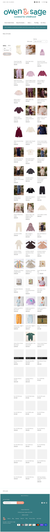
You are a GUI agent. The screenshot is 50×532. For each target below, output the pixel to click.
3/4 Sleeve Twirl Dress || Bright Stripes (18, 271)
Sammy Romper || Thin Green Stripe (30, 344)
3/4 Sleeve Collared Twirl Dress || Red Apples (41, 253)
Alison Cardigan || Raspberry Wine (41, 81)
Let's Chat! (39, 518)
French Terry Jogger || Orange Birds (18, 326)
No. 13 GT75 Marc (41, 412)
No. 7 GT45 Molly (40, 378)
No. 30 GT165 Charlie (30, 396)
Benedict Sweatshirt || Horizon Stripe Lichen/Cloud (42, 179)
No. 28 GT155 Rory (29, 428)
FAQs (26, 518)
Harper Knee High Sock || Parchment (18, 62)
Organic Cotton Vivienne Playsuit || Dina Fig (30, 118)
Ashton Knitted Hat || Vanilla (18, 215)
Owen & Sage (12, 522)
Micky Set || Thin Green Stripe (42, 326)
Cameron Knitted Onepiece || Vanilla (17, 252)
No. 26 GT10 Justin (41, 396)
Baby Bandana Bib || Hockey (18, 361)
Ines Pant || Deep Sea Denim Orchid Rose (18, 159)
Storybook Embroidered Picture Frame (30, 290)
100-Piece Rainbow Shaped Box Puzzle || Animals (41, 478)
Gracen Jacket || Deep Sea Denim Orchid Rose (42, 141)
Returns (22, 518)
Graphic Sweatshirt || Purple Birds (30, 308)
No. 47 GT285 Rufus (41, 461)
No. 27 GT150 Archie (18, 428)
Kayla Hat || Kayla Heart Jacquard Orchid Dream (42, 63)
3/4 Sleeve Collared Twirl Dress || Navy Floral (30, 253)
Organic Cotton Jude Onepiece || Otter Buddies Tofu (30, 216)
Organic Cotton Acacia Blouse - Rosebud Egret (42, 118)
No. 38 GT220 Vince (30, 477)
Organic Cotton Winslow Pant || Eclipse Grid (19, 179)
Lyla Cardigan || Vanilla (42, 214)
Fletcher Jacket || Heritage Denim (41, 159)
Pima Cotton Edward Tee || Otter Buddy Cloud (30, 160)
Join (7, 2)
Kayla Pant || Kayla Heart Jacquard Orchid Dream (19, 82)
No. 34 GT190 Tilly (41, 428)
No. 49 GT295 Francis (18, 445)
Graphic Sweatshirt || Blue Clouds (18, 308)
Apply (7, 54)
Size (4, 48)
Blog (13, 518)
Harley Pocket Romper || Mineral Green (42, 344)
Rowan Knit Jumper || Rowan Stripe (30, 197)
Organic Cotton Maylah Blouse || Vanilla (30, 141)
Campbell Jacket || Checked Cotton (29, 178)
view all (9, 45)
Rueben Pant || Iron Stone (41, 197)
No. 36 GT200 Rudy (30, 461)
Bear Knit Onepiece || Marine (41, 234)
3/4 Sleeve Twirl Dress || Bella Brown (30, 271)
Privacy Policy (32, 518)
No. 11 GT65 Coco (29, 445)
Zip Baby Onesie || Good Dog (29, 379)
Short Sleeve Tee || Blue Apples (41, 289)
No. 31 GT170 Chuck (18, 396)
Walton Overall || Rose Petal (18, 141)
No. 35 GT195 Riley (41, 445)
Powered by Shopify (7, 523)
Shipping (17, 518)
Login (4, 2)
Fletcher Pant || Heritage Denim (17, 197)
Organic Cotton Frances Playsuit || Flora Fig (18, 118)
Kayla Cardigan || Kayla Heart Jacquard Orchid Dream (30, 82)
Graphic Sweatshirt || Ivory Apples (41, 308)
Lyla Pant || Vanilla (18, 233)
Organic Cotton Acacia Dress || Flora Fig (42, 100)
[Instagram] (39, 2)
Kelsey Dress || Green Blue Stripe (18, 344)
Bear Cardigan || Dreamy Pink (29, 234)
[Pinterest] (37, 2)
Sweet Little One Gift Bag (41, 271)
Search (9, 518)
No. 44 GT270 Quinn (18, 461)
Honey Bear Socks (29, 61)
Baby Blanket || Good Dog (41, 361)
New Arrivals (6, 50)
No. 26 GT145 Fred (18, 412)
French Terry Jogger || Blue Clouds (30, 326)
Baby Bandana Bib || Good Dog (30, 361)
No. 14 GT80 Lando (30, 412)
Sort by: (35, 39)
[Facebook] (34, 2)
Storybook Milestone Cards (18, 289)
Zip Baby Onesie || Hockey (17, 379)
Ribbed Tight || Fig (29, 99)
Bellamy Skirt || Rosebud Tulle (17, 100)
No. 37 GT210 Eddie (18, 477)
